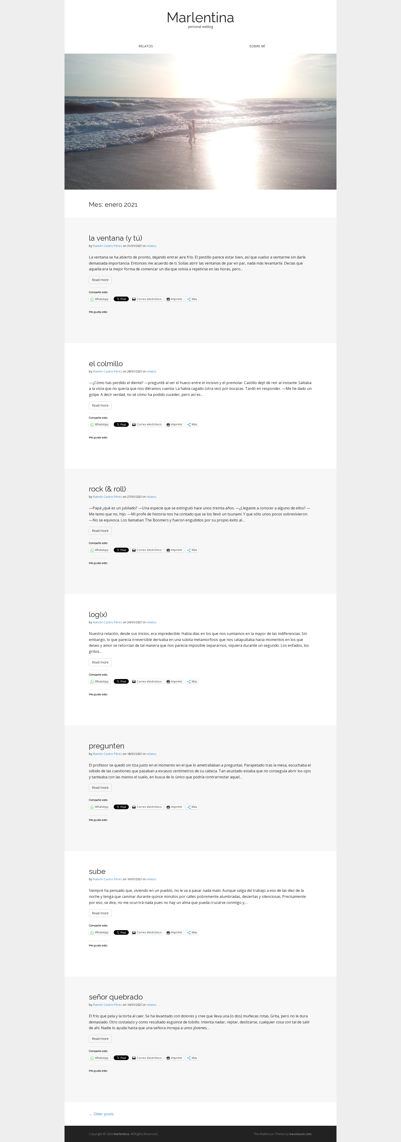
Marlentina (200, 17)
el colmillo (106, 363)
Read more (100, 280)
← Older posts (101, 1113)
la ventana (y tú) (115, 238)
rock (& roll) (107, 489)
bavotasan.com (300, 1134)
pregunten (106, 745)
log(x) (98, 614)
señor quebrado (116, 997)
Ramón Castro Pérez (107, 246)
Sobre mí (257, 46)
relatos (146, 46)
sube (97, 871)
